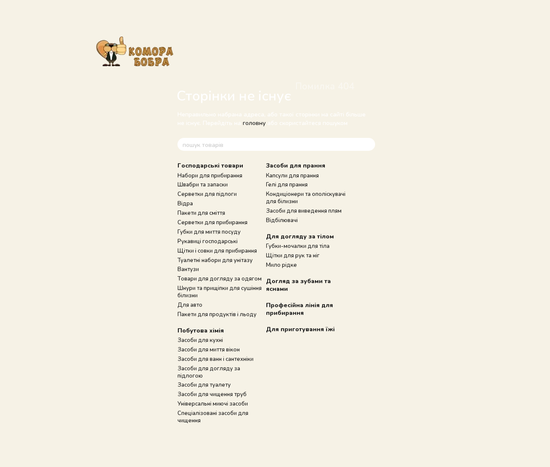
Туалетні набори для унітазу (215, 259)
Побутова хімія (200, 330)
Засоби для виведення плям (304, 210)
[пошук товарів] (368, 144)
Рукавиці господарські (207, 241)
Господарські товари (210, 165)
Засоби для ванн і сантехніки (215, 358)
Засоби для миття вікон (208, 349)
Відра (185, 203)
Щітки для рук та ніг (293, 255)
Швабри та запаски (202, 184)
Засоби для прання (295, 165)
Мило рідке (281, 264)
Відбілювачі (282, 220)
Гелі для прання (287, 184)
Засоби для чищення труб (212, 394)
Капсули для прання (292, 175)
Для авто (189, 304)
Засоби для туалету (204, 384)
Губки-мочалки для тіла (298, 245)
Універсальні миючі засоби (212, 403)
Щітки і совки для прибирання (217, 250)
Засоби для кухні (200, 339)
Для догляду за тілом (300, 236)
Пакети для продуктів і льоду (217, 314)
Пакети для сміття (201, 212)
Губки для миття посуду (209, 231)
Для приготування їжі (300, 329)
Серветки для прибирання (212, 222)
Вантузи (188, 269)
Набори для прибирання (209, 175)
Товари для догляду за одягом (219, 278)
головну (254, 122)
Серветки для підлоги (207, 193)
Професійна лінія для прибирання (299, 308)
